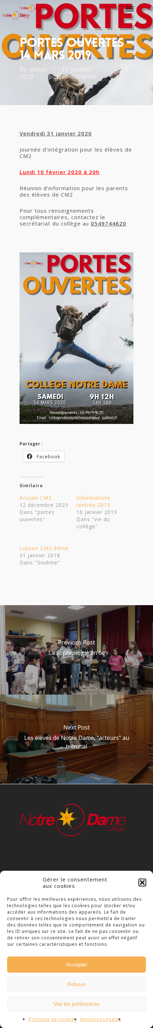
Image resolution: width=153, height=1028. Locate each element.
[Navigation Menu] (129, 8)
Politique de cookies (53, 1019)
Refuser (76, 984)
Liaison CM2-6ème (44, 548)
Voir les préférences (76, 1004)
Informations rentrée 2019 (93, 501)
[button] (142, 882)
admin (38, 69)
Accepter (76, 965)
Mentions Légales (100, 1019)
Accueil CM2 (36, 497)
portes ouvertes (72, 76)
